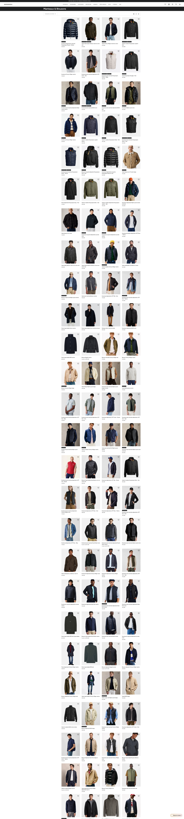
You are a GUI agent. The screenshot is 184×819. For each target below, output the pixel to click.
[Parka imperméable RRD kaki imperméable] (70, 622)
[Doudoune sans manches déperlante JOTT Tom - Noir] (131, 497)
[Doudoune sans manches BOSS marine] (111, 622)
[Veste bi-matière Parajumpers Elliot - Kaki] (91, 189)
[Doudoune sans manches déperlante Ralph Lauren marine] (70, 92)
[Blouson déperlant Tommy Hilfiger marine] (131, 653)
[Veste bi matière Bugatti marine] (70, 774)
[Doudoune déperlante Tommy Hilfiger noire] (91, 560)
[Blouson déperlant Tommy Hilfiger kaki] (70, 682)
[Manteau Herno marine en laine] (111, 314)
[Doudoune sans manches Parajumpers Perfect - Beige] (111, 60)
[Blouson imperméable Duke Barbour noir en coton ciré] (91, 466)
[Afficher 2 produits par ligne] (134, 13)
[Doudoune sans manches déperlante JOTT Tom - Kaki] (131, 403)
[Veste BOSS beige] (131, 682)
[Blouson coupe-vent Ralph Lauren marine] (70, 282)
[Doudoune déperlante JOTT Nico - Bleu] (70, 529)
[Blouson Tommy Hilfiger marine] (131, 344)
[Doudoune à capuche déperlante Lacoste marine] (111, 219)
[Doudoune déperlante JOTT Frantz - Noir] (131, 713)
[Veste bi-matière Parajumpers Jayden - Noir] (131, 28)
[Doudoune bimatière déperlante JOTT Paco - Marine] (131, 219)
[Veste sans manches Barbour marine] (91, 282)
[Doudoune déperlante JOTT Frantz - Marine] (111, 403)
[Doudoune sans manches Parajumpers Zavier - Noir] (131, 124)
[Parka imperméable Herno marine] (70, 314)
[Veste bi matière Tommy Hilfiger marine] (111, 251)
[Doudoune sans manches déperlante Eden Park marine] (111, 590)
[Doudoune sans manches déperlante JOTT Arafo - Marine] (70, 744)
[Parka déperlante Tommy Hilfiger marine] (70, 653)
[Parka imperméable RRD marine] (70, 344)
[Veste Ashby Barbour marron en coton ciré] (70, 251)
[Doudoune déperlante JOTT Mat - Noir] (111, 282)
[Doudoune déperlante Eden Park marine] (91, 590)
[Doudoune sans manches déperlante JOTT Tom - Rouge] (70, 466)
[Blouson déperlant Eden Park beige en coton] (91, 744)
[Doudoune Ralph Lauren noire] (131, 92)
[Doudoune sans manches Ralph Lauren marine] (70, 434)
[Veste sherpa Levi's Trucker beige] (131, 157)
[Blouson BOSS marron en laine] (111, 805)
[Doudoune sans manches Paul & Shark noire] (91, 529)
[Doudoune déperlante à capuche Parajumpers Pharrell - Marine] (70, 28)
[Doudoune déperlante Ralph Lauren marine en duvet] (131, 189)
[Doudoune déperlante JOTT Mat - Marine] (111, 466)
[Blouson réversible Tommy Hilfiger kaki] (111, 344)
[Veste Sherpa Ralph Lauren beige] (91, 373)
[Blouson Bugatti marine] (91, 344)
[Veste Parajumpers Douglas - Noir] (131, 60)
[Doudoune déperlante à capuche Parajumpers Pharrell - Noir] (111, 157)
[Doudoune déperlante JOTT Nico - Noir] (91, 497)
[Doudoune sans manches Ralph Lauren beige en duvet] (111, 373)
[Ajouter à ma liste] (78, 19)
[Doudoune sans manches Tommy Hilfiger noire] (111, 744)
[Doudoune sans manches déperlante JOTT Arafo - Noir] (91, 60)
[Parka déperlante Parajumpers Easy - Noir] (70, 189)
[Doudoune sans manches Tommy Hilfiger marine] (111, 713)
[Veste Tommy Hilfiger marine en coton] (111, 28)
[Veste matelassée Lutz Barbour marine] (131, 251)
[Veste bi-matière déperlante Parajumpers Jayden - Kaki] (111, 189)
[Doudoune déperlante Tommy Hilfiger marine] (111, 560)
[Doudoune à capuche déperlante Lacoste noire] (91, 219)
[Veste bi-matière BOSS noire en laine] (70, 713)
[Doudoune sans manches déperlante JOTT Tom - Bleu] (70, 403)
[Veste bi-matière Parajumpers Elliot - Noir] (131, 466)
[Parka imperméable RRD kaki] (91, 653)
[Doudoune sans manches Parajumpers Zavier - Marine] (70, 157)
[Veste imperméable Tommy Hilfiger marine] (91, 682)
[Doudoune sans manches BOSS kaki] (131, 774)
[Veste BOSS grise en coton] (131, 373)
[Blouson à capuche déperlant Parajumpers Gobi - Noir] (91, 157)
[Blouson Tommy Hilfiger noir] (111, 774)
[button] (65, 4)
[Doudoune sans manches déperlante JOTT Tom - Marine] (131, 282)
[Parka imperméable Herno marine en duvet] (91, 314)
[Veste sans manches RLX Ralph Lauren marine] (111, 434)
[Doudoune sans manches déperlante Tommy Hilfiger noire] (70, 497)
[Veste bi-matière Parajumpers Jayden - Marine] (91, 124)
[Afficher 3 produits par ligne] (136, 13)
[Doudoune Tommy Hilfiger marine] (70, 60)
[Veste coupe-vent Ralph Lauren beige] (111, 682)
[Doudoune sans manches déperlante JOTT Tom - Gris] (91, 403)
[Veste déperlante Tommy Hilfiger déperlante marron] (91, 774)
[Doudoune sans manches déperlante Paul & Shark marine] (111, 529)
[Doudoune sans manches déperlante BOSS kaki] (111, 92)
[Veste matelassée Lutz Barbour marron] (70, 560)
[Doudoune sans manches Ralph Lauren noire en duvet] (131, 434)
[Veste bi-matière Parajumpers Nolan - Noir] (111, 124)
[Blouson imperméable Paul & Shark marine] (91, 622)
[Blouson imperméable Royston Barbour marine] (131, 744)
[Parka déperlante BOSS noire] (91, 805)
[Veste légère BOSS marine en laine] (70, 805)
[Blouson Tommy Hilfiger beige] (70, 373)
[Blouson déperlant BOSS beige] (91, 713)
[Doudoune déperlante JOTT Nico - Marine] (111, 497)
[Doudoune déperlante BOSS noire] (131, 314)
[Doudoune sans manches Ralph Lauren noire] (131, 529)
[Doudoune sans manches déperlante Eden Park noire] (131, 590)
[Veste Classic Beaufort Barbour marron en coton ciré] (91, 251)
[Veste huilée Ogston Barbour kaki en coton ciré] (91, 28)
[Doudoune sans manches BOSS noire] (91, 92)
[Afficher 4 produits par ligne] (138, 13)
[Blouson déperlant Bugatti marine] (111, 653)
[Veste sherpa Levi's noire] (70, 219)
